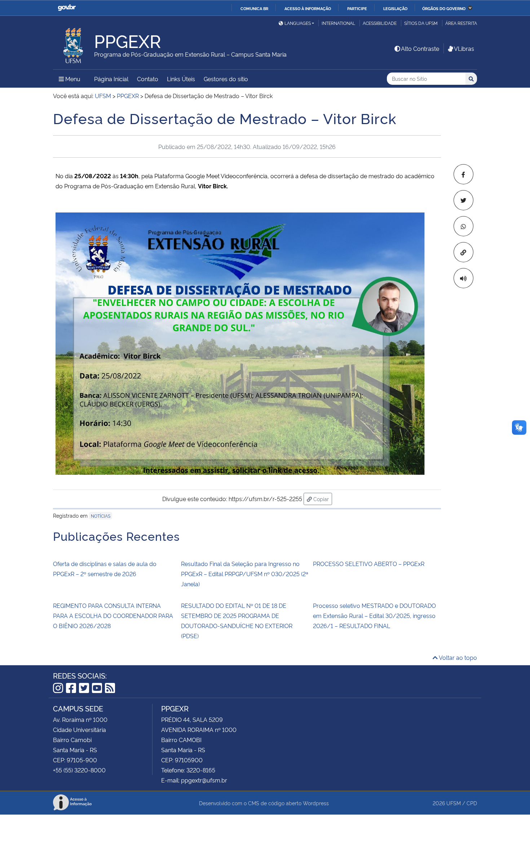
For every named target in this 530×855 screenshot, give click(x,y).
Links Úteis (181, 79)
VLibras (464, 48)
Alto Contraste (420, 48)
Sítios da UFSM (421, 23)
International (338, 23)
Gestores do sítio (226, 79)
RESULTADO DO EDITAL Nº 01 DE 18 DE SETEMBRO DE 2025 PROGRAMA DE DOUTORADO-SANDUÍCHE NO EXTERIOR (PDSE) (236, 620)
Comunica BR (254, 8)
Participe (357, 8)
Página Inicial (111, 79)
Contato (147, 79)
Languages (297, 23)
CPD (472, 802)
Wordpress (316, 802)
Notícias (100, 516)
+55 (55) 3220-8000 (79, 770)
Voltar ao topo (457, 657)
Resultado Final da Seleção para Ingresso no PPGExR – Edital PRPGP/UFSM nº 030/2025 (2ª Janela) (244, 574)
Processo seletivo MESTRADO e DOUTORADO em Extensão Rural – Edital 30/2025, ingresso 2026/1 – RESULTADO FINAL (374, 615)
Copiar (322, 498)
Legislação (395, 8)
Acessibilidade (380, 23)
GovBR (67, 7)
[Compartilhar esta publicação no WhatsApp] (463, 226)
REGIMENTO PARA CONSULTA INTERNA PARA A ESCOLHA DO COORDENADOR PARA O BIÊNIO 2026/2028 (113, 615)
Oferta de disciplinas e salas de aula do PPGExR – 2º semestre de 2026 (104, 569)
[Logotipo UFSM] (73, 44)
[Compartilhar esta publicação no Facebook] (463, 174)
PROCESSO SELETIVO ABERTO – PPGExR (368, 563)
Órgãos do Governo (443, 8)
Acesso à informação (307, 8)
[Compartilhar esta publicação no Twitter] (463, 200)
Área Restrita (461, 23)
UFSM (453, 802)
